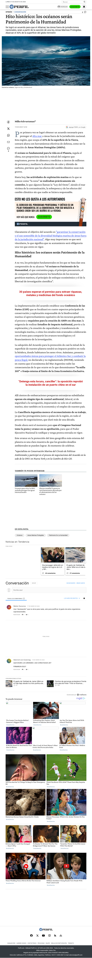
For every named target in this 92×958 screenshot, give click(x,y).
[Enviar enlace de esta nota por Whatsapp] (8, 135)
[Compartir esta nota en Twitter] (8, 129)
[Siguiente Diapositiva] (84, 561)
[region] (46, 639)
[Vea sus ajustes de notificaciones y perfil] (84, 6)
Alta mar (37, 135)
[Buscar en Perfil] (84, 2)
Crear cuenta (80, 583)
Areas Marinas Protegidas (35, 535)
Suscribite (75, 7)
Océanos (19, 535)
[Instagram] (49, 935)
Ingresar (64, 7)
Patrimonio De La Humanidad (58, 535)
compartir (72, 614)
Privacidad (41, 943)
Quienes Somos (21, 943)
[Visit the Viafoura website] (81, 695)
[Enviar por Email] (8, 142)
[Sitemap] (61, 936)
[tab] (16, 598)
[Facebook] (31, 935)
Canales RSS (11, 943)
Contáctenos (31, 943)
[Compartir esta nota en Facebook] (8, 122)
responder (16, 614)
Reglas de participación (59, 943)
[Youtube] (43, 936)
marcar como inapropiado (81, 616)
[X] (37, 935)
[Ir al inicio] (19, 7)
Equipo (48, 943)
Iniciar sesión (71, 583)
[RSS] (55, 936)
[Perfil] (46, 930)
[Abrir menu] (7, 7)
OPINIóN (9, 12)
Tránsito (71, 943)
